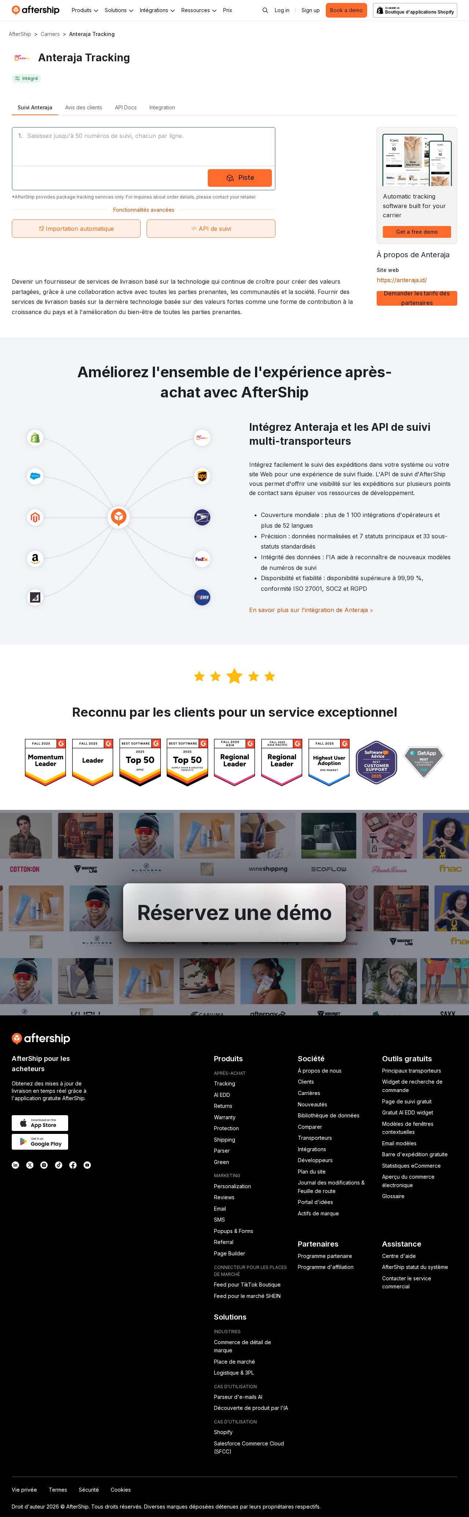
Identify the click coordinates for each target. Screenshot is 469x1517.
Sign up (311, 10)
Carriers (50, 34)
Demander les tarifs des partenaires (417, 298)
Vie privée (24, 1490)
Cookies (121, 1490)
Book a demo (346, 10)
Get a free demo (417, 232)
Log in (282, 10)
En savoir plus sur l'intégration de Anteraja (311, 610)
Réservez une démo (234, 912)
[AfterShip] (37, 10)
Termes (58, 1490)
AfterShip (20, 34)
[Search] (265, 10)
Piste (246, 177)
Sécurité (89, 1490)
